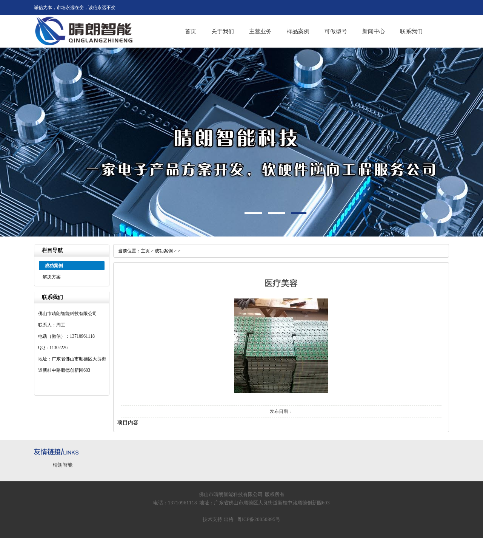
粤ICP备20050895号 (258, 519)
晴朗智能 (62, 465)
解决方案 (52, 277)
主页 (145, 251)
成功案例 (164, 251)
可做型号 (336, 31)
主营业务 (260, 31)
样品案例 (298, 31)
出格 (229, 519)
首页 (190, 31)
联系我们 (411, 31)
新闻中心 (373, 31)
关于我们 (222, 31)
